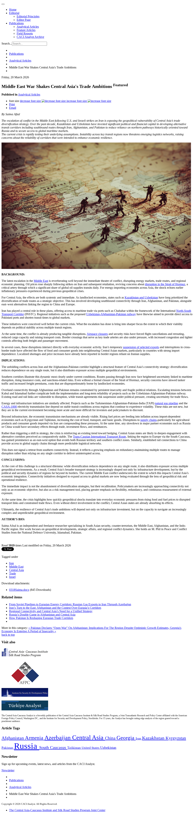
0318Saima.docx (19, 589)
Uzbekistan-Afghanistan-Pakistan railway (111, 314)
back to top (8, 634)
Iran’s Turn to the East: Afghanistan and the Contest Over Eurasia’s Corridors (55, 607)
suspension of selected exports (141, 347)
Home (12, 9)
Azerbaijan (58, 737)
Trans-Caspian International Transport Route (99, 436)
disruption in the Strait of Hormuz (165, 284)
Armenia (35, 738)
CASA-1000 (9, 406)
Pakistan (8, 748)
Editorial (14, 13)
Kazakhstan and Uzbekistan (141, 297)
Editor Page (24, 19)
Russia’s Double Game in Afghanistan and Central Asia (42, 614)
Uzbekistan (108, 748)
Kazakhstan (154, 738)
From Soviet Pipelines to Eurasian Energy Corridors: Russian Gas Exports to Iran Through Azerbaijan (70, 604)
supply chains (148, 420)
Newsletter (8, 770)
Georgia (126, 738)
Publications (16, 23)
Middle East (41, 280)
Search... (7, 43)
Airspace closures (97, 333)
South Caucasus (53, 747)
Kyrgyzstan (176, 738)
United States (91, 748)
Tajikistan (74, 748)
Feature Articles (26, 30)
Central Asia (16, 570)
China (111, 738)
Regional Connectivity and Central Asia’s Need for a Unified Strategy (50, 611)
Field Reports (25, 33)
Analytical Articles (28, 26)
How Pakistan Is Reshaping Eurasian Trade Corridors (41, 618)
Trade (12, 573)
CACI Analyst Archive (30, 36)
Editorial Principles (28, 16)
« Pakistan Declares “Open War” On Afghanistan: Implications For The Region (76, 627)
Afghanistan (13, 738)
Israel (12, 576)
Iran (11, 563)
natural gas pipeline (166, 403)
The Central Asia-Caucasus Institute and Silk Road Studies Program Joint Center (57, 810)
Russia (26, 746)
